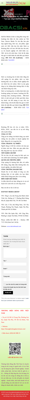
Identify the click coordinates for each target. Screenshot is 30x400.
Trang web (6, 276)
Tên (4, 261)
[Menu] (2, 3)
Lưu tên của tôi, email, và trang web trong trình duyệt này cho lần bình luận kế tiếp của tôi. (15, 287)
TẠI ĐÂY (11, 60)
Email (5, 268)
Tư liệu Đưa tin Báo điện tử (14, 14)
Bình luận (6, 246)
